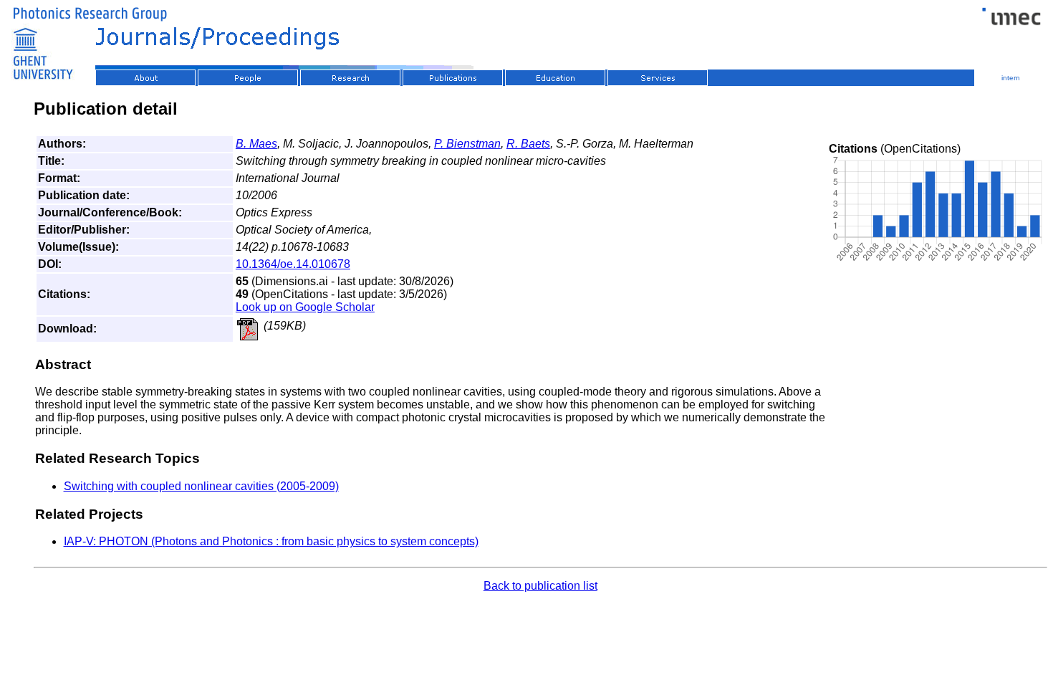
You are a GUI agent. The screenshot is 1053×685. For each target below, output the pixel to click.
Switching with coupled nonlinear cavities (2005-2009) (201, 486)
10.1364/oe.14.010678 (293, 264)
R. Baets (528, 144)
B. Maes (256, 144)
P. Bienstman (467, 144)
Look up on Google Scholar (305, 307)
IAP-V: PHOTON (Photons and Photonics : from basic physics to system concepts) (271, 541)
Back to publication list (540, 586)
